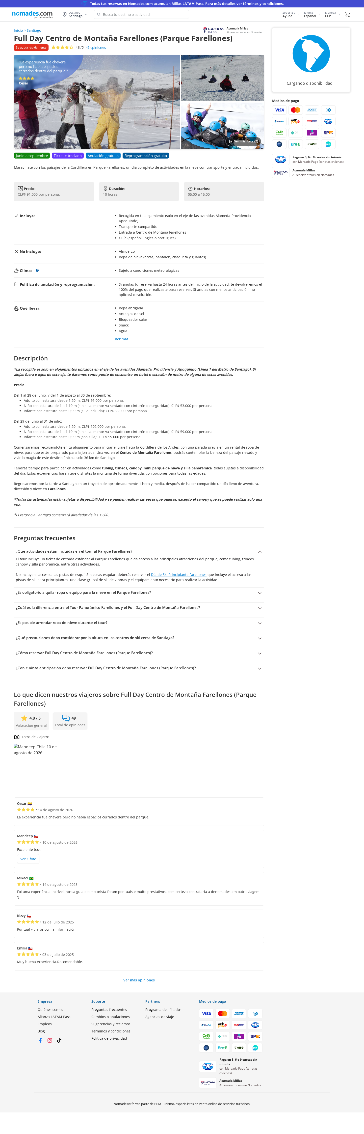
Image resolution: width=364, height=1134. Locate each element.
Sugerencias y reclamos (110, 1024)
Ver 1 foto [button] (28, 859)
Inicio (18, 30)
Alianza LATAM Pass (54, 1016)
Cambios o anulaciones (110, 1016)
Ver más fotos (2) (246, 141)
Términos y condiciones (110, 1031)
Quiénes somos (50, 1009)
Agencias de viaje (159, 1016)
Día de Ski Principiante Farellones (179, 574)
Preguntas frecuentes (109, 1009)
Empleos (45, 1024)
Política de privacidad (109, 1038)
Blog (41, 1031)
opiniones (96, 47)
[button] (291, 14)
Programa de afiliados (163, 1009)
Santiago (34, 30)
